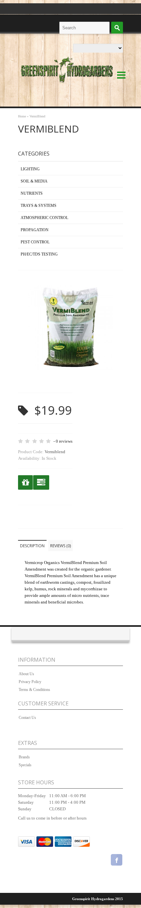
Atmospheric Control (44, 217)
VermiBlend (37, 116)
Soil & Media (34, 181)
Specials (25, 765)
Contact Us (27, 717)
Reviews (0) (60, 546)
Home (22, 116)
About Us (26, 674)
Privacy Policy (30, 681)
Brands (24, 757)
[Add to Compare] (41, 482)
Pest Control (35, 242)
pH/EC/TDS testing (39, 254)
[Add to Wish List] (25, 482)
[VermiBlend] (70, 379)
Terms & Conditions (34, 689)
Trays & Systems (38, 205)
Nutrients (32, 193)
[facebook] (116, 861)
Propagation (35, 230)
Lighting (30, 169)
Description (32, 546)
